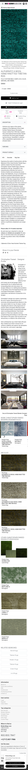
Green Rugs (14, 669)
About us (3, 684)
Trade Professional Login (15, 103)
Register (3, 702)
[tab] (3, 157)
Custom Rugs (4, 719)
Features (5, 146)
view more (19, 327)
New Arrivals (4, 710)
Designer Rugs (5, 559)
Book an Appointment (9, 7)
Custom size (14, 93)
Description (6, 122)
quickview (24, 469)
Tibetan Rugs (5, 446)
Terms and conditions (7, 686)
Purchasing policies (6, 691)
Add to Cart (15, 98)
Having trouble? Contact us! (15, 107)
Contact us (4, 693)
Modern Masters (5, 712)
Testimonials (4, 690)
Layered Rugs (5, 562)
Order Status (4, 703)
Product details (7, 152)
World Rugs (4, 472)
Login (2, 700)
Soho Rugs (4, 717)
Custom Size (20, 112)
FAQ (2, 688)
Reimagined (18, 443)
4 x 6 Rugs (14, 673)
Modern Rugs (14, 659)
